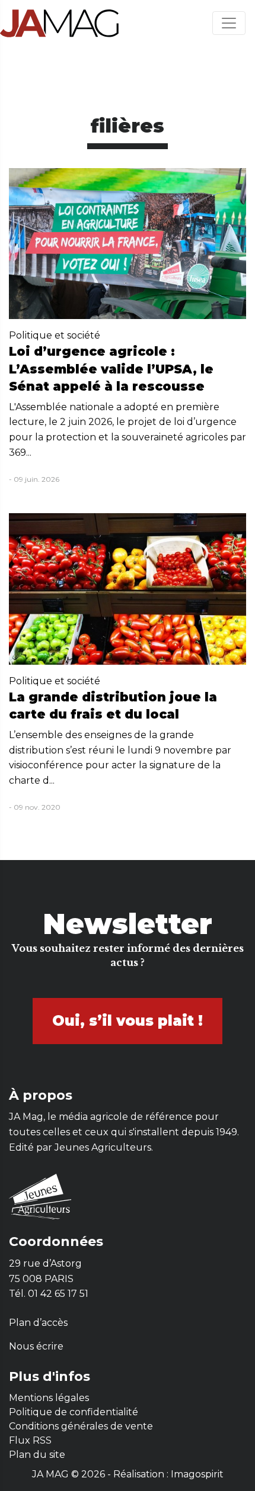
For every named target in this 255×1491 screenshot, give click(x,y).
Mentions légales (49, 1397)
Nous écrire (36, 1346)
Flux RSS (30, 1440)
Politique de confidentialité (73, 1412)
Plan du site (37, 1454)
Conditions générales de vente (81, 1426)
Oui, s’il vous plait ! (127, 1020)
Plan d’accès (38, 1322)
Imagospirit (197, 1474)
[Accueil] (59, 22)
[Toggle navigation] (229, 23)
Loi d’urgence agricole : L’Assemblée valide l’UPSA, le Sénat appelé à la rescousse (111, 368)
